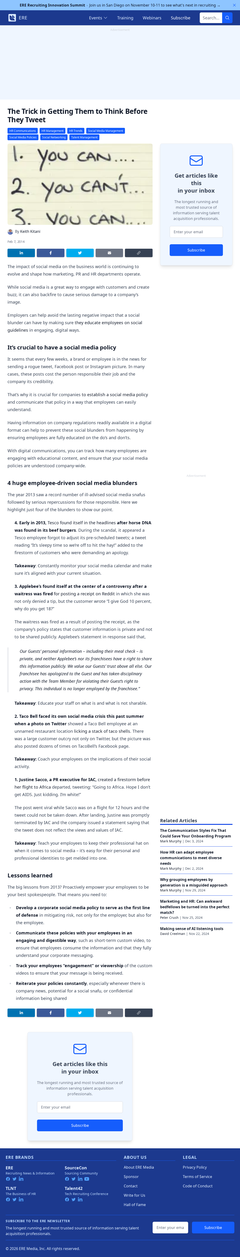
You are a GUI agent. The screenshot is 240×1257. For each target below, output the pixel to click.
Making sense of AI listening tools (191, 928)
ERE (9, 1168)
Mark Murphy (170, 841)
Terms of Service (197, 1176)
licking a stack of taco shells (102, 731)
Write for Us (134, 1195)
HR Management (52, 131)
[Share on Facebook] (50, 253)
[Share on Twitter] (80, 253)
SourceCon (76, 1168)
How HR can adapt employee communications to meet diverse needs (191, 858)
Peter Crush (169, 917)
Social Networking (54, 137)
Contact (131, 1186)
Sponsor (131, 1176)
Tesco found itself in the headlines (82, 522)
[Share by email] (109, 253)
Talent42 (73, 1188)
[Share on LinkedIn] (21, 253)
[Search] (227, 17)
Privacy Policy (195, 1167)
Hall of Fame (135, 1204)
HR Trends (75, 131)
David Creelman (172, 933)
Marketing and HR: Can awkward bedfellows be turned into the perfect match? (194, 907)
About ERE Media (139, 1167)
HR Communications (22, 131)
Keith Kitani (30, 231)
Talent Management (84, 137)
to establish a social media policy (115, 394)
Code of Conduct (198, 1186)
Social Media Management (105, 131)
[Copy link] (138, 253)
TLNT (11, 1188)
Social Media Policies (23, 137)
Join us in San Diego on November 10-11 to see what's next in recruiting (120, 5)
